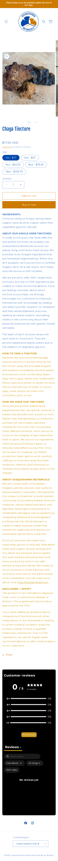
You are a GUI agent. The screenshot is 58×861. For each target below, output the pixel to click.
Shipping (6, 147)
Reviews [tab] (13, 747)
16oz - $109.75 (14, 171)
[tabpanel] (29, 784)
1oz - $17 (11, 157)
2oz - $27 (30, 157)
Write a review (29, 735)
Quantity (6, 178)
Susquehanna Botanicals (22, 855)
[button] (6, 21)
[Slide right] (35, 122)
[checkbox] (11, 770)
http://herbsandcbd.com (32, 582)
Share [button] (9, 654)
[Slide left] (22, 122)
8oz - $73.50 (36, 164)
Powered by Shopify (44, 855)
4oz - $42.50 (13, 164)
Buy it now (29, 204)
